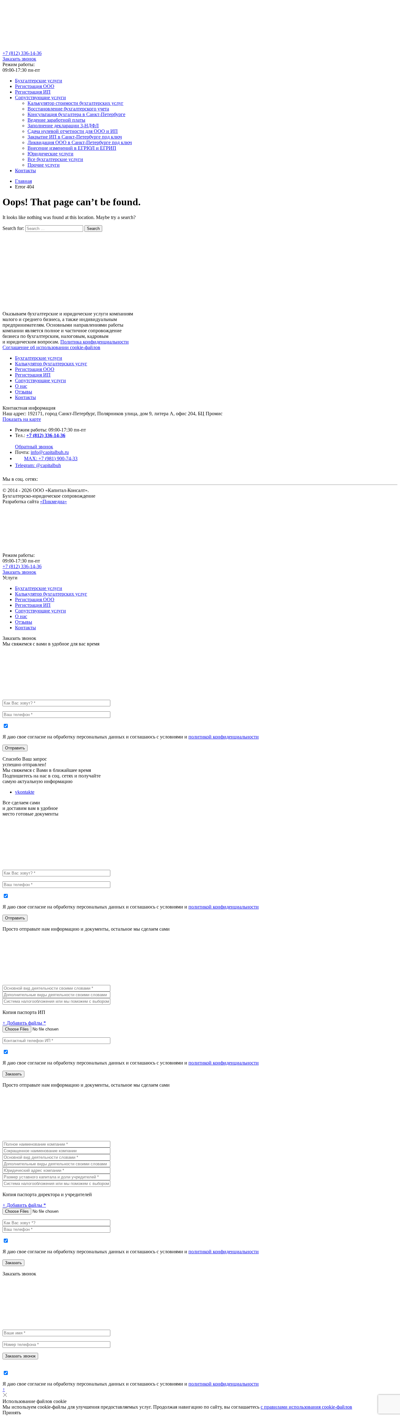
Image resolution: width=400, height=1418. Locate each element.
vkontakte (24, 792)
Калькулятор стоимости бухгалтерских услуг (75, 103)
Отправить (15, 748)
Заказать (13, 1074)
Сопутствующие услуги (40, 97)
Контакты (25, 170)
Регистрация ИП (33, 92)
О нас (21, 386)
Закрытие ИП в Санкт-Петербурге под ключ (75, 136)
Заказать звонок (19, 58)
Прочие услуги (44, 165)
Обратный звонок (34, 446)
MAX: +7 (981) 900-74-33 (51, 458)
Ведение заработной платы (56, 120)
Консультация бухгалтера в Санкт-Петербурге (76, 114)
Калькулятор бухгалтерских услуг (51, 363)
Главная (23, 181)
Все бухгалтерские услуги (55, 159)
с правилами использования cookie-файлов (306, 1407)
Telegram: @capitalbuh (38, 465)
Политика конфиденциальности (94, 341)
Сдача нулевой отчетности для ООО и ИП (73, 131)
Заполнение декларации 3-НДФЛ (63, 125)
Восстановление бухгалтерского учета (68, 108)
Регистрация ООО (34, 86)
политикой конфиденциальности (223, 736)
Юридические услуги (50, 153)
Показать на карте (21, 419)
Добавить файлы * (24, 1023)
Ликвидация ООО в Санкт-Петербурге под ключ (80, 142)
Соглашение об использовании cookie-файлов (51, 347)
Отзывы (23, 391)
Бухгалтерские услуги (38, 80)
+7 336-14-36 (22, 53)
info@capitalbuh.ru (50, 452)
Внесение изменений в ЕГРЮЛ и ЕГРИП (72, 148)
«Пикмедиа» (53, 501)
